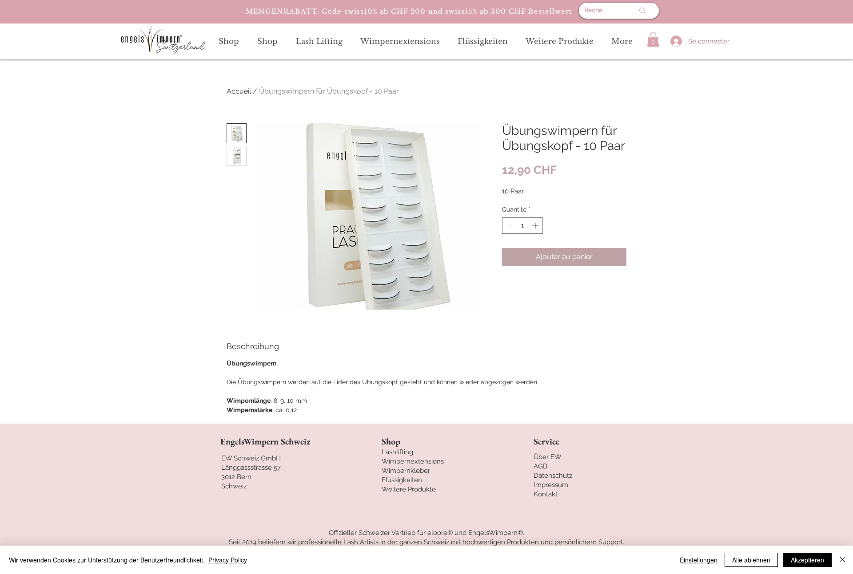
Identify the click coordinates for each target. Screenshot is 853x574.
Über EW (548, 457)
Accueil (239, 91)
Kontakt (546, 494)
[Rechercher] (642, 11)
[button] (653, 39)
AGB (540, 466)
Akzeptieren (807, 559)
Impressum (551, 485)
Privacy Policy (227, 559)
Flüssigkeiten (402, 480)
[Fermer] (842, 560)
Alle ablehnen (751, 559)
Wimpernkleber (406, 471)
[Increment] (536, 225)
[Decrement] (508, 225)
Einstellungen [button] (698, 559)
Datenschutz (553, 476)
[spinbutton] (522, 225)
